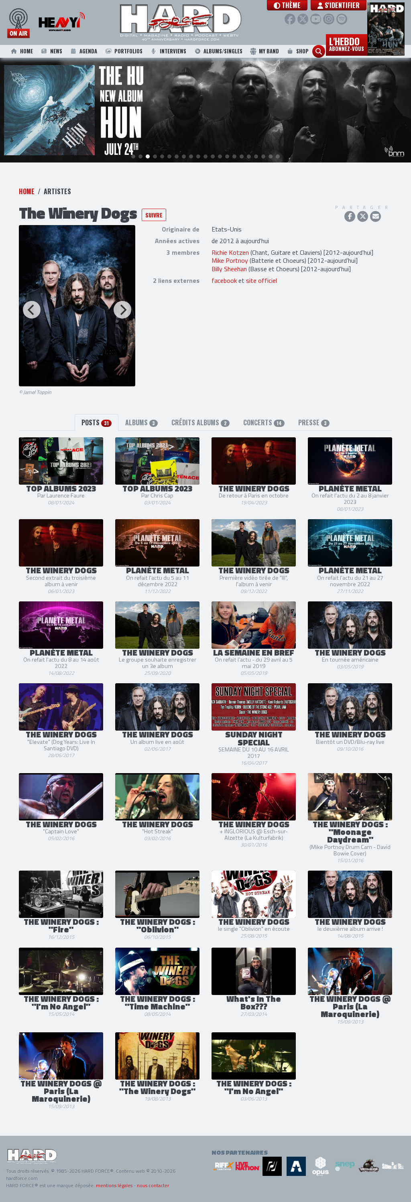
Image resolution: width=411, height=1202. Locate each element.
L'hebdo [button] (346, 43)
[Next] (122, 310)
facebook (224, 280)
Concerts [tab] (262, 422)
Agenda (88, 51)
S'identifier (341, 5)
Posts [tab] (95, 422)
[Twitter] (302, 19)
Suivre (154, 215)
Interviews (173, 51)
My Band (269, 51)
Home (26, 51)
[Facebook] (290, 19)
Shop (302, 51)
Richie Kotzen (230, 252)
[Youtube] (315, 19)
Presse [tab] (312, 422)
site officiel (261, 280)
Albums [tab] (140, 422)
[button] (287, 5)
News (56, 51)
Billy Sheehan (229, 269)
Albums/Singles (222, 51)
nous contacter (153, 1185)
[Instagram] (328, 19)
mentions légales (114, 1185)
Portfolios (128, 51)
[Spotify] (341, 19)
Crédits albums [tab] (198, 422)
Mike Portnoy (230, 260)
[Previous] (32, 310)
